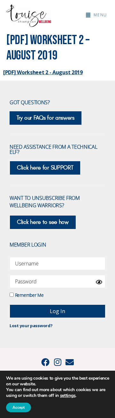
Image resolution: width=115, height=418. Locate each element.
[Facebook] (45, 362)
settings (68, 395)
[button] (96, 15)
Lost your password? (31, 325)
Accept (18, 407)
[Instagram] (57, 362)
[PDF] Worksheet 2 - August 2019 (43, 72)
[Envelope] (69, 362)
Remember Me (28, 294)
